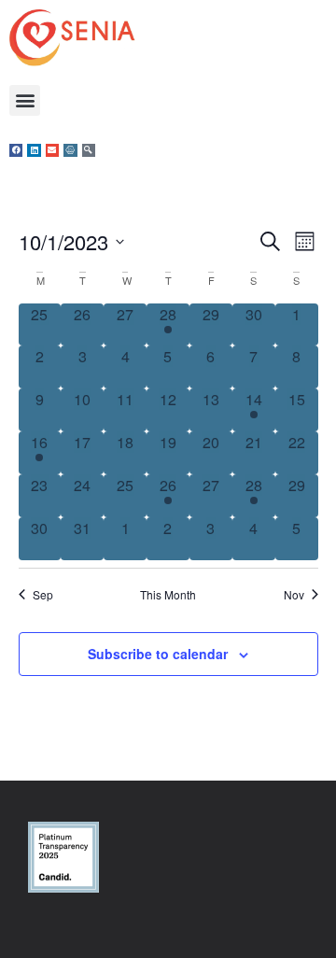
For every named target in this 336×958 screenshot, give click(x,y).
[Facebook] (15, 150)
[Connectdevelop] (70, 150)
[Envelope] (52, 150)
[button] (24, 100)
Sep (43, 594)
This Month (168, 594)
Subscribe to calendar (158, 653)
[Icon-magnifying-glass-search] (88, 150)
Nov (294, 594)
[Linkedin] (33, 150)
